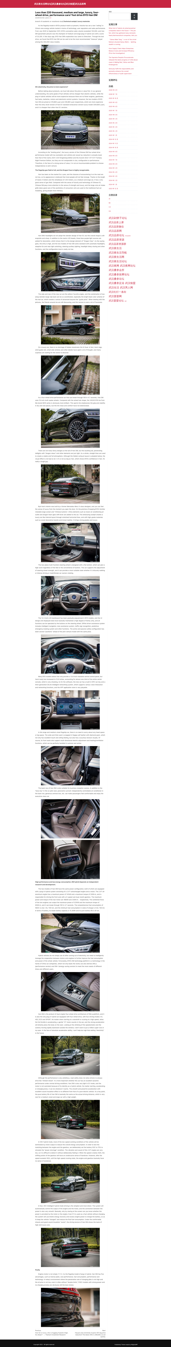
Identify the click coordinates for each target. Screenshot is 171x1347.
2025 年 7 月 (113, 110)
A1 (50, 18)
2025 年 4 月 (113, 123)
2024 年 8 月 (113, 156)
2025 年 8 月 (113, 106)
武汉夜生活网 (116, 256)
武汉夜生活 (115, 248)
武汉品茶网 (115, 230)
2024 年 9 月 (113, 151)
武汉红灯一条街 (117, 291)
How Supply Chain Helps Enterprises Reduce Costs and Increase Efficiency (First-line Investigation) (121, 51)
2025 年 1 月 (113, 135)
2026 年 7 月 (113, 94)
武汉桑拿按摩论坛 (119, 274)
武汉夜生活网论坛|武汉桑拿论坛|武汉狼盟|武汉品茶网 (60, 4)
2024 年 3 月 (113, 176)
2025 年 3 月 (113, 127)
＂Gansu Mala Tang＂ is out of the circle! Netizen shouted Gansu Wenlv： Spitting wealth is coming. (122, 42)
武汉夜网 (114, 265)
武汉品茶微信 (116, 226)
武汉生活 (114, 287)
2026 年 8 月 (113, 90)
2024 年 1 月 (113, 184)
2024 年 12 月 (113, 139)
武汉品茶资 (127, 235)
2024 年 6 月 (113, 164)
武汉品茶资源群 (117, 243)
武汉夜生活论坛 (118, 261)
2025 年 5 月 (113, 119)
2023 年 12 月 (113, 188)
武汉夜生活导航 (118, 252)
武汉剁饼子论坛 (118, 217)
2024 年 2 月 (113, 180)
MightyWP (134, 1344)
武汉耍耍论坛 (116, 300)
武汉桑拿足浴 (116, 283)
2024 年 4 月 (113, 172)
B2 (110, 203)
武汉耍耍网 (115, 296)
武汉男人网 (126, 287)
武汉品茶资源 (116, 239)
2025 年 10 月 (113, 98)
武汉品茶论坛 (116, 235)
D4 (110, 211)
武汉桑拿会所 (116, 270)
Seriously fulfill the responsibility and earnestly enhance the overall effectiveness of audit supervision (121, 71)
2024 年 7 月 (113, 160)
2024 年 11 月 (113, 143)
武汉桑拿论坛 (116, 278)
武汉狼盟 (130, 283)
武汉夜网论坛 (127, 265)
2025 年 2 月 (113, 131)
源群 (126, 301)
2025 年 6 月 (113, 115)
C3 (110, 207)
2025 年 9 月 (113, 102)
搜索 (110, 12)
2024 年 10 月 (113, 147)
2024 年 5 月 (113, 168)
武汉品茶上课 (116, 222)
